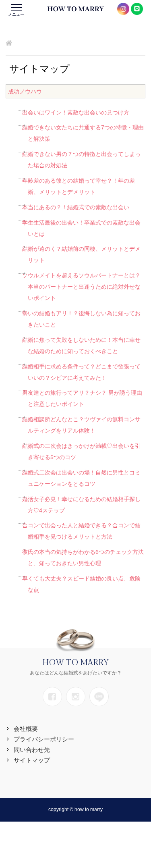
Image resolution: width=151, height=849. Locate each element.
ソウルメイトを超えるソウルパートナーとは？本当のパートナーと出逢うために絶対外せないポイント (81, 286)
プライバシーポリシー (44, 739)
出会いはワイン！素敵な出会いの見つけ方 (75, 112)
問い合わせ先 (32, 749)
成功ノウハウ (25, 91)
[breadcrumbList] (9, 44)
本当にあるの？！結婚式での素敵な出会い (75, 207)
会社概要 (26, 728)
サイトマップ (32, 760)
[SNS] (52, 696)
